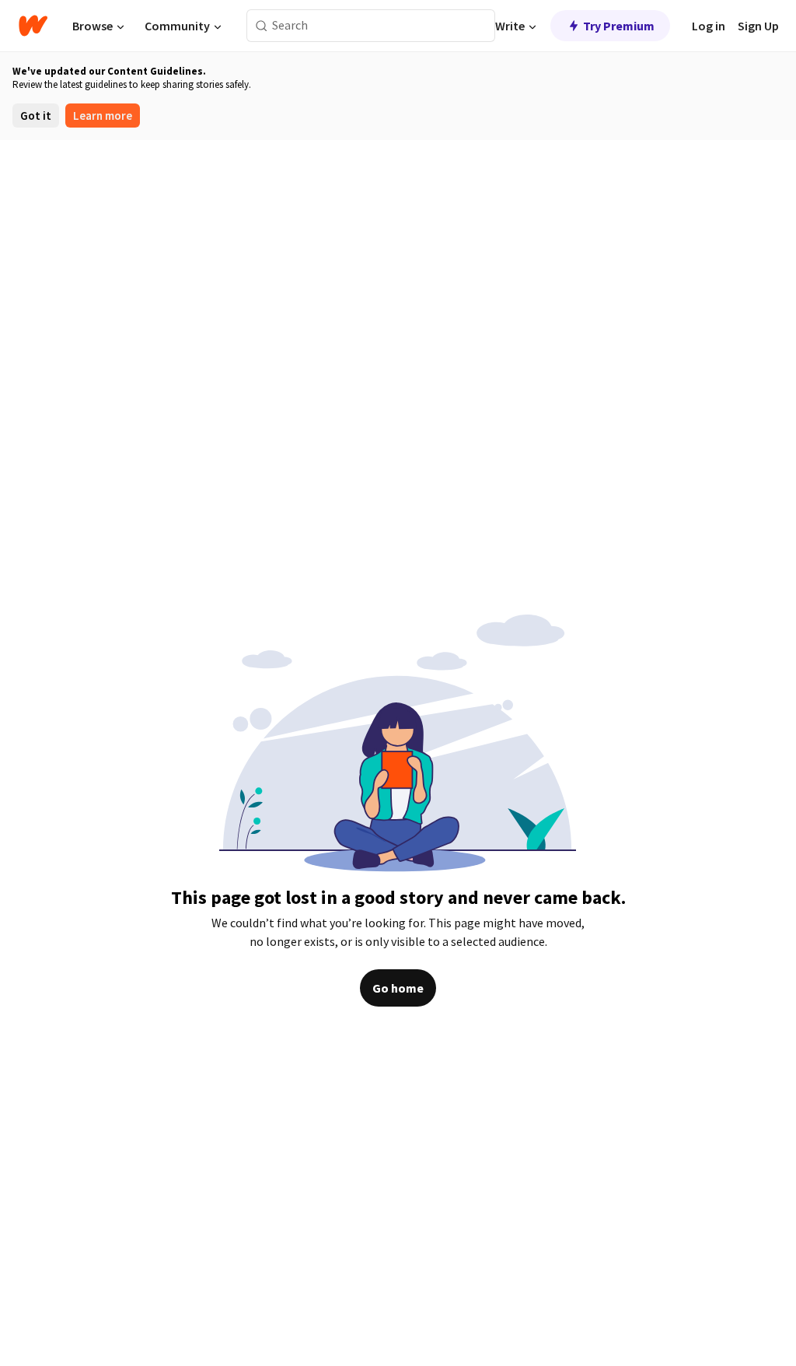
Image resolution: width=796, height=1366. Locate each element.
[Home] (33, 26)
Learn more (102, 115)
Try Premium (619, 25)
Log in (708, 25)
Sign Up (758, 25)
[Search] (261, 26)
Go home (398, 988)
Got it (35, 115)
